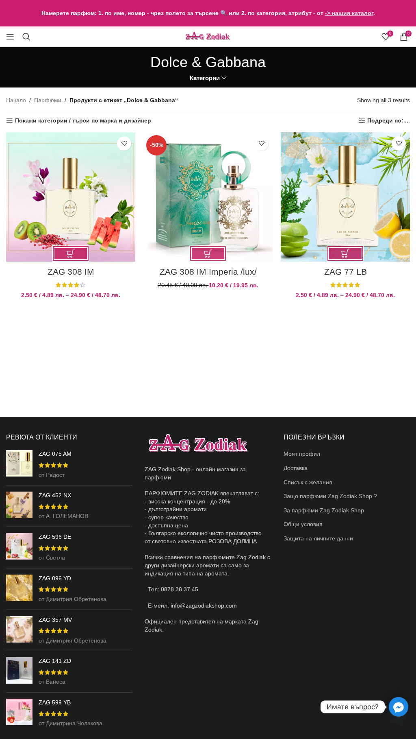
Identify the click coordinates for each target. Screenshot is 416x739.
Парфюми (47, 100)
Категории (205, 78)
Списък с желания (308, 482)
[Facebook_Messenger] (398, 707)
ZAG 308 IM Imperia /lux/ (208, 271)
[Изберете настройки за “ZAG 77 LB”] (345, 253)
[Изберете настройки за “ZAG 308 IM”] (70, 253)
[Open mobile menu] (10, 36)
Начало (16, 100)
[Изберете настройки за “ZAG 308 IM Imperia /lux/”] (208, 253)
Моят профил (302, 453)
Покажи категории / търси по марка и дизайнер (83, 120)
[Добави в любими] (124, 143)
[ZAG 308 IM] (70, 197)
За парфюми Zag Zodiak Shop (324, 510)
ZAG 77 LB (345, 271)
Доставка (296, 468)
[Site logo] (208, 36)
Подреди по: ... (388, 120)
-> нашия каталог (349, 13)
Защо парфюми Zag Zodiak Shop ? (330, 496)
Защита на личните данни (318, 538)
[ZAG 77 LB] (345, 197)
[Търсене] (26, 36)
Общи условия (303, 524)
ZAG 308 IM (71, 271)
